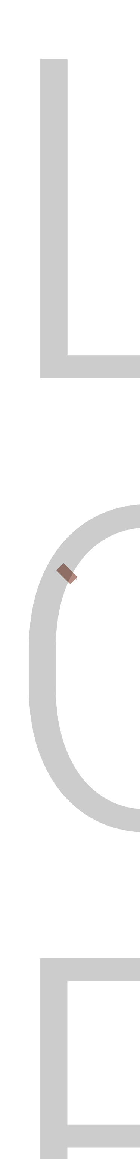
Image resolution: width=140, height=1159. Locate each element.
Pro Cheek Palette (40, 925)
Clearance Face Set (42, 899)
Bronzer (25, 823)
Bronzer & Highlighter (53, 72)
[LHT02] (96, 381)
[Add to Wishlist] (14, 823)
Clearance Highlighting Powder (61, 848)
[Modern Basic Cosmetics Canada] (43, 969)
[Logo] (43, 30)
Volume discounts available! (82, 452)
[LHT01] (75, 381)
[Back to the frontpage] (10, 72)
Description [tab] (28, 561)
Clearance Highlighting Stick (57, 874)
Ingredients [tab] (28, 582)
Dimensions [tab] (76, 561)
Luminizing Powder (92, 823)
